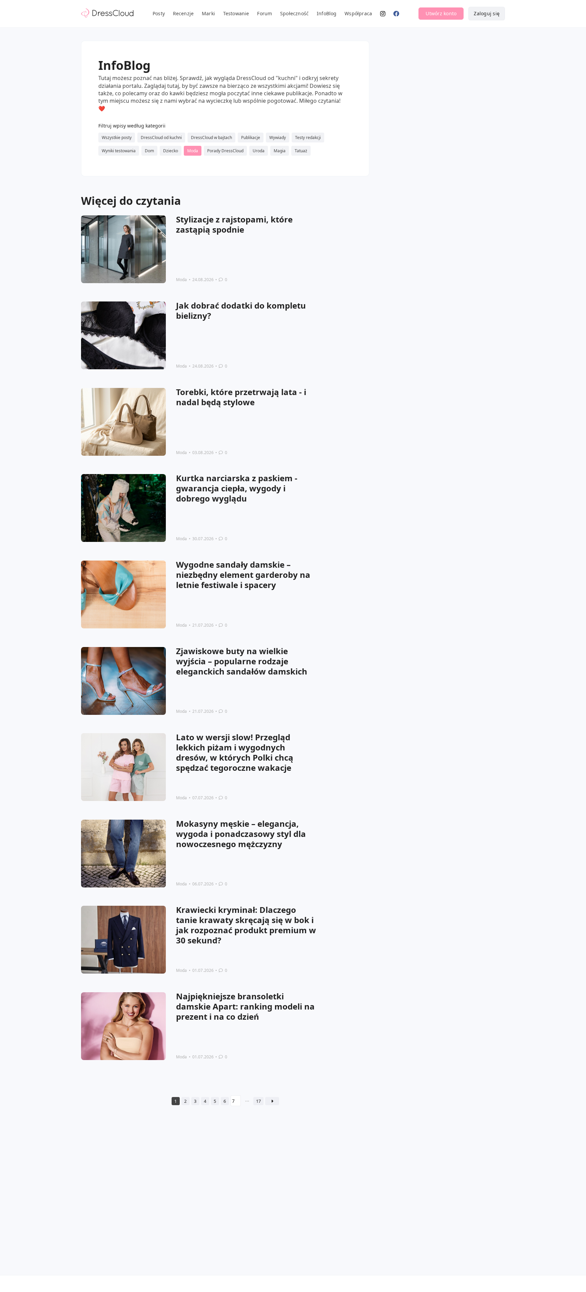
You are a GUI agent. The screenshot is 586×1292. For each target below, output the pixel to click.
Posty (159, 13)
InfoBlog (327, 13)
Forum (264, 13)
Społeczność (294, 13)
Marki (208, 13)
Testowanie (236, 13)
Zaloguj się (487, 13)
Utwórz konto (441, 13)
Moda (181, 279)
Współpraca (358, 13)
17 (258, 1101)
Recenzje (183, 13)
